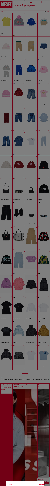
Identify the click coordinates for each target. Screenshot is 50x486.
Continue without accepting (9, 484)
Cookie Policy (29, 482)
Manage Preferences (19, 482)
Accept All (41, 484)
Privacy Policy (25, 482)
